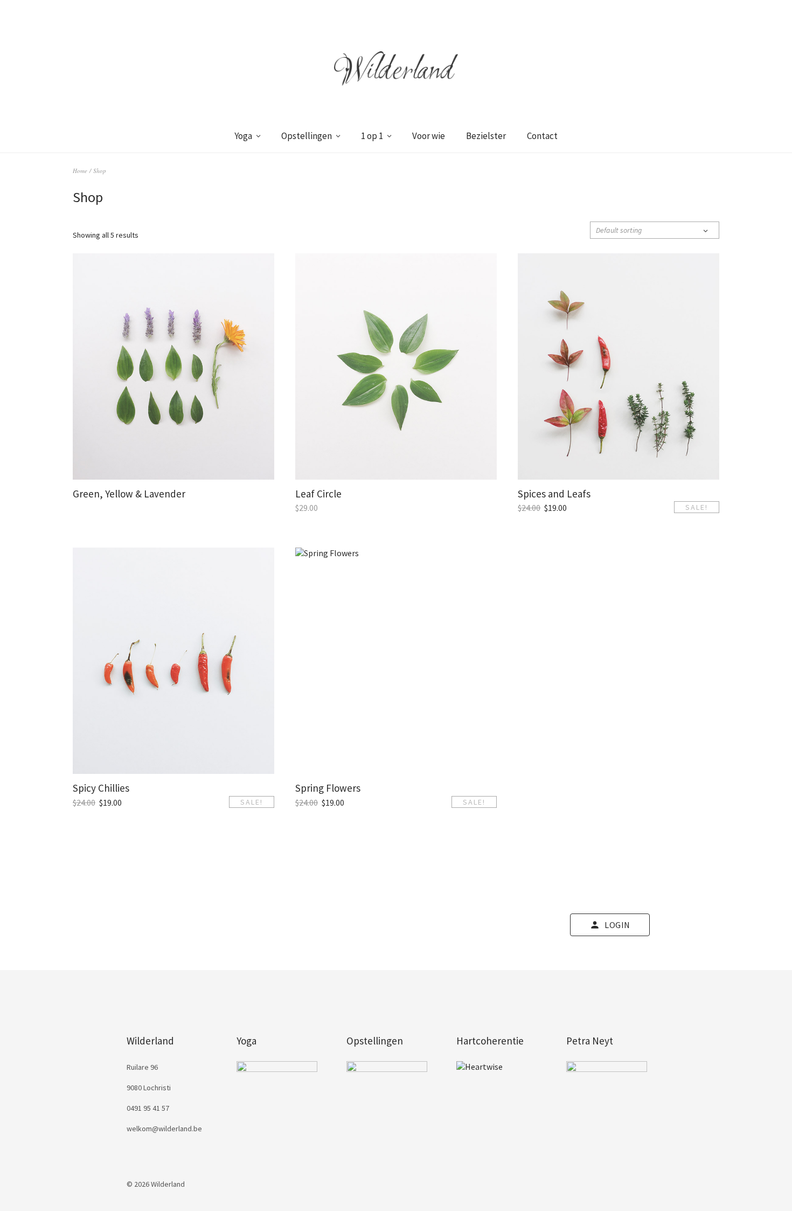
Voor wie (428, 136)
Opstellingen (306, 136)
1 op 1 (372, 136)
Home (80, 171)
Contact (542, 136)
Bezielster (486, 136)
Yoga (243, 136)
